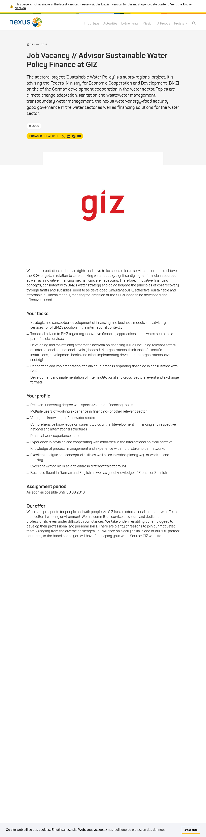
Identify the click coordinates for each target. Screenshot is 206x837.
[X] (63, 136)
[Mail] (79, 136)
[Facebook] (73, 136)
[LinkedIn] (68, 136)
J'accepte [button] (191, 829)
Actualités (110, 23)
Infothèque (91, 23)
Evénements (130, 23)
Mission (148, 23)
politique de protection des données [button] (139, 829)
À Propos (163, 23)
